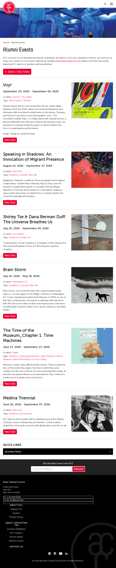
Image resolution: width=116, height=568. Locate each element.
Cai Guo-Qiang (39, 359)
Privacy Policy (16, 517)
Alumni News (16, 537)
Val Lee (27, 100)
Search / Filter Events (18, 71)
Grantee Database (16, 529)
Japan (15, 352)
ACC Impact (16, 533)
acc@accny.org (16, 500)
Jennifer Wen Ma (28, 175)
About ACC (16, 505)
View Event (10, 139)
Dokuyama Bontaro (29, 356)
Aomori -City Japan (22, 97)
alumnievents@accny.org (68, 61)
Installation (14, 285)
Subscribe (78, 469)
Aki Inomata (26, 413)
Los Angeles (18, 234)
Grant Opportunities (16, 524)
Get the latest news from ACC (58, 463)
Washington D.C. (20, 281)
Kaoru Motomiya (21, 359)
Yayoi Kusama (47, 356)
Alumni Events (16, 541)
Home (6, 42)
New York (17, 171)
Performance (15, 100)
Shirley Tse (25, 237)
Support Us (16, 509)
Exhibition (13, 175)
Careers (16, 513)
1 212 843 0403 (14, 497)
